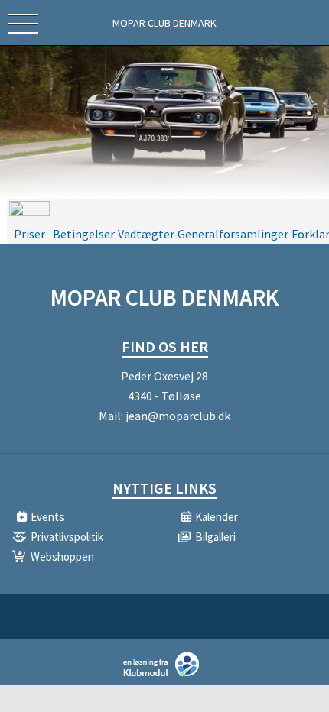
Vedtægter (146, 233)
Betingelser (84, 233)
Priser (29, 233)
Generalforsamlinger (233, 233)
